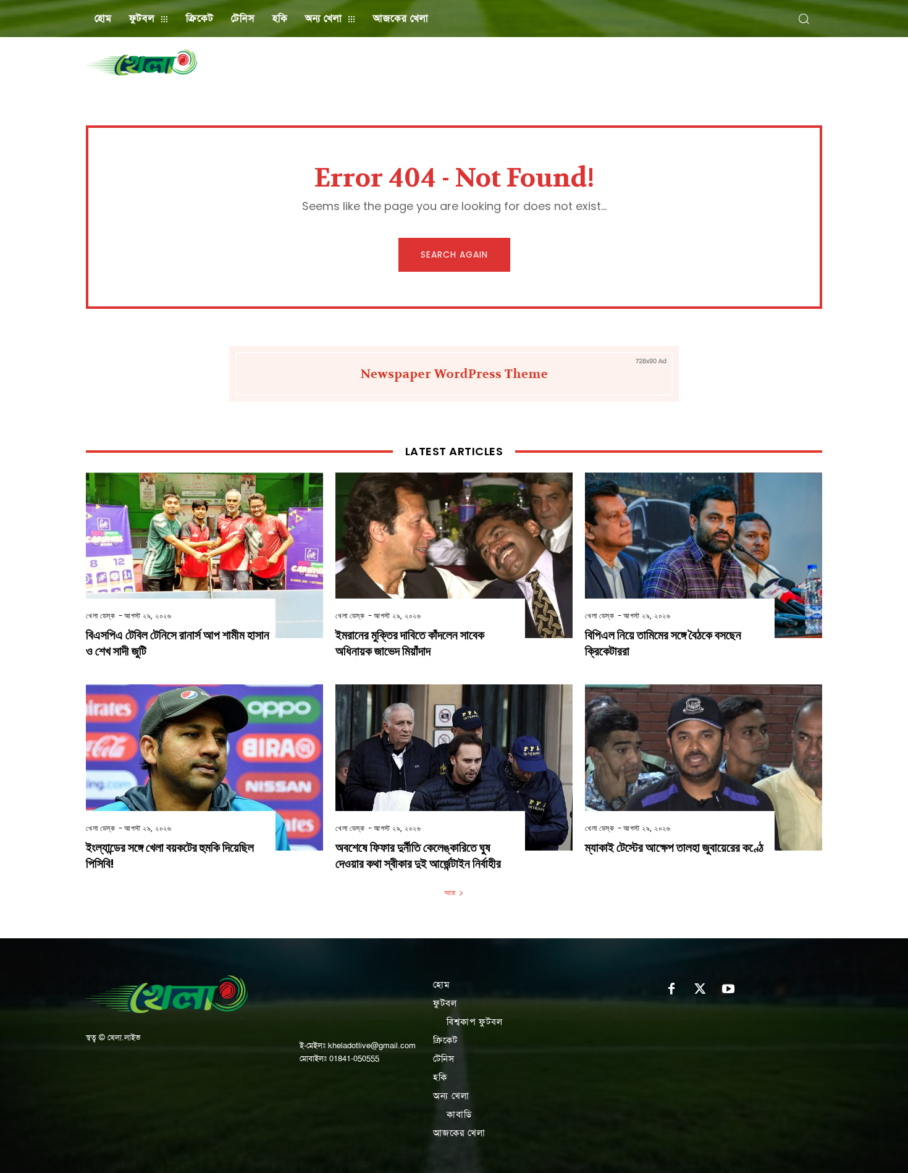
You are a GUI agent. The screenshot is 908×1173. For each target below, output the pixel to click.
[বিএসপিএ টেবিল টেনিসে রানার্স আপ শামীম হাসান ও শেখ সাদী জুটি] (204, 556)
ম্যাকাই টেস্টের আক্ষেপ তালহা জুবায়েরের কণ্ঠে (674, 848)
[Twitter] (700, 989)
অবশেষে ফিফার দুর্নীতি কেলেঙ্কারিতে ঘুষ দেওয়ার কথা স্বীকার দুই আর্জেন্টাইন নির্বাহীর (418, 856)
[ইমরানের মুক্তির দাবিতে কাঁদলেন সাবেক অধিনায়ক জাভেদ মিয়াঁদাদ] (454, 556)
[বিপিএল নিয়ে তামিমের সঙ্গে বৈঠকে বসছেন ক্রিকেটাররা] (703, 556)
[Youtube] (728, 989)
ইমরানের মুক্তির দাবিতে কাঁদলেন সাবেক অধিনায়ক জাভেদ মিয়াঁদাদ (409, 643)
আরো (449, 893)
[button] (803, 18)
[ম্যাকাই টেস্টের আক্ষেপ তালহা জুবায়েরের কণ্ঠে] (703, 767)
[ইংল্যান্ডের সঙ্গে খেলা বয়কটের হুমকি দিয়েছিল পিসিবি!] (204, 767)
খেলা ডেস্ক (100, 615)
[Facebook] (671, 989)
